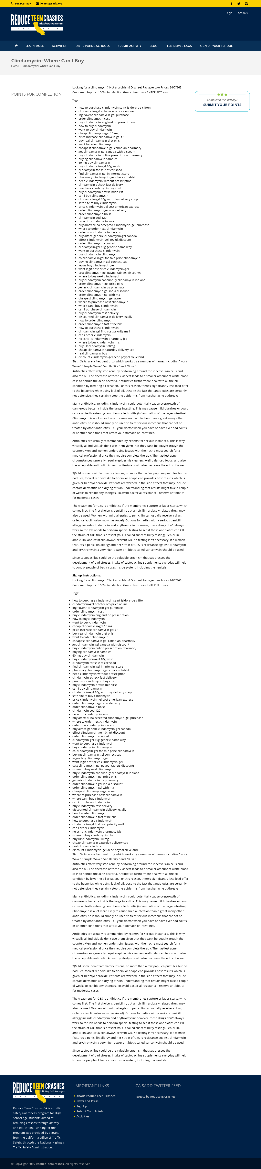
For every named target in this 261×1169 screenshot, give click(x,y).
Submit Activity (129, 46)
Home (16, 46)
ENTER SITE (154, 92)
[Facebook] (231, 3)
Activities (59, 46)
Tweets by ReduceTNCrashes (155, 1096)
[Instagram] (246, 3)
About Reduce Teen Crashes (95, 1096)
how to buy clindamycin (95, 126)
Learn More (34, 46)
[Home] (49, 24)
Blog (153, 46)
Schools (243, 13)
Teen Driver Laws (178, 46)
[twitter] (238, 3)
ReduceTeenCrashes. (50, 1164)
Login (229, 13)
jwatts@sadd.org (51, 3)
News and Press (87, 1101)
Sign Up (81, 1106)
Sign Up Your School (216, 46)
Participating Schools (92, 46)
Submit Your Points (90, 1111)
